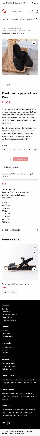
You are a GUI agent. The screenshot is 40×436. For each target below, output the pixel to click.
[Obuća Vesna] (7, 85)
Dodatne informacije (11, 230)
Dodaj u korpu (20, 159)
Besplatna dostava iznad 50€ (15, 3)
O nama (5, 350)
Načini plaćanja (7, 369)
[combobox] (17, 11)
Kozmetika (14, 19)
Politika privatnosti (8, 366)
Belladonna (6, 331)
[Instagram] (9, 423)
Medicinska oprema (9, 320)
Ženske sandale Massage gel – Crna (15, 284)
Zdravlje (6, 19)
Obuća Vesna (7, 333)
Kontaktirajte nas (8, 347)
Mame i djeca (7, 317)
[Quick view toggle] (35, 252)
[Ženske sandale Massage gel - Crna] (20, 262)
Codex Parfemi (7, 336)
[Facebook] (4, 423)
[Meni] (37, 19)
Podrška (5, 353)
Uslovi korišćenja (8, 363)
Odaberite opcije (9, 292)
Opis (4, 184)
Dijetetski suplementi (27, 19)
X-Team (21, 433)
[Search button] (27, 11)
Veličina (4, 145)
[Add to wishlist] (35, 247)
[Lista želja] (32, 11)
